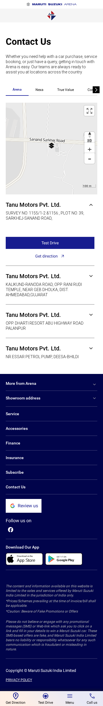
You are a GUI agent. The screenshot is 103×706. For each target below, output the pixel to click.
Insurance (15, 457)
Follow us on (18, 520)
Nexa (39, 90)
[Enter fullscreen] (89, 111)
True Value (65, 90)
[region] (51, 148)
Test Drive (50, 243)
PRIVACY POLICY (19, 680)
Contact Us (15, 487)
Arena (17, 89)
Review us (28, 505)
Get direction (46, 256)
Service (12, 413)
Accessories (17, 428)
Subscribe (15, 472)
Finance (13, 443)
